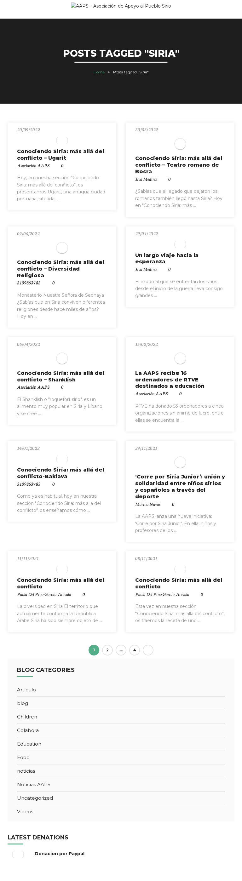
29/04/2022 (146, 233)
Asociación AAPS (33, 165)
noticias (26, 771)
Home (99, 72)
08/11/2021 (146, 558)
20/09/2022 (28, 129)
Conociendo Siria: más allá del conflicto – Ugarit (60, 154)
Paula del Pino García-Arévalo (44, 594)
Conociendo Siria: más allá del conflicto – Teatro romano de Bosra (178, 164)
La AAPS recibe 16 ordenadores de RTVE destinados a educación (170, 379)
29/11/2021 (146, 448)
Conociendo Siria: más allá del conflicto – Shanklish (60, 376)
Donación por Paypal (59, 853)
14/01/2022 (28, 448)
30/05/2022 (146, 129)
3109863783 (29, 282)
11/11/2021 (28, 558)
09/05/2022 (28, 233)
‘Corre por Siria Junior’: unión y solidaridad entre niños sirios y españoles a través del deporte (180, 486)
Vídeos (25, 812)
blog (22, 703)
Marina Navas (147, 504)
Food (23, 757)
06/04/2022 (28, 344)
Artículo (26, 690)
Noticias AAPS (33, 784)
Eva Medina (146, 179)
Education (29, 744)
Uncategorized (35, 798)
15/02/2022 (146, 344)
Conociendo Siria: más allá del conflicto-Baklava (60, 473)
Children (27, 717)
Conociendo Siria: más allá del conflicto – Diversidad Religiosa (60, 268)
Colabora (28, 730)
